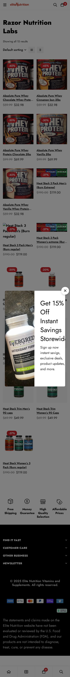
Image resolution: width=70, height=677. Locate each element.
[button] (65, 291)
